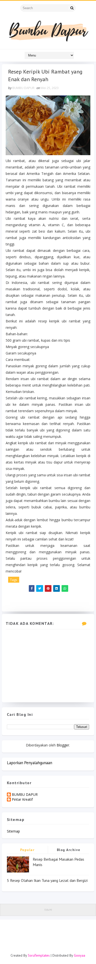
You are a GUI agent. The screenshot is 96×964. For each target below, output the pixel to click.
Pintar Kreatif (22, 799)
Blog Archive (68, 850)
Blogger (63, 745)
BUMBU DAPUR (25, 795)
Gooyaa (79, 955)
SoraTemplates (39, 955)
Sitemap (13, 831)
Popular (27, 850)
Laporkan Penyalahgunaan (29, 762)
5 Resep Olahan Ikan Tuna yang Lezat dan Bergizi (47, 880)
